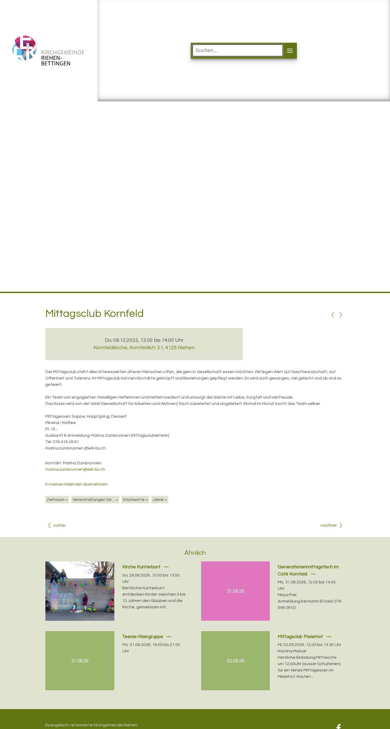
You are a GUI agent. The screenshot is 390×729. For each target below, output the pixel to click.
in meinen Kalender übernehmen (76, 484)
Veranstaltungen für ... (93, 499)
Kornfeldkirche (144, 347)
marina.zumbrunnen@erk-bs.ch (75, 469)
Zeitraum (55, 499)
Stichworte (134, 499)
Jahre (158, 499)
